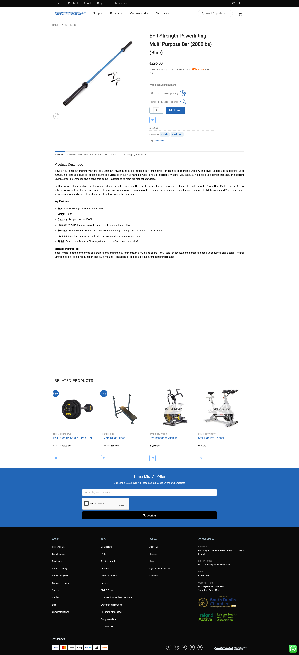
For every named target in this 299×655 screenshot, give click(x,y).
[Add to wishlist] (105, 458)
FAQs (103, 554)
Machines (57, 561)
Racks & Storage (60, 568)
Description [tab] (60, 154)
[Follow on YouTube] (200, 647)
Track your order (109, 561)
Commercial (138, 13)
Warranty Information (111, 604)
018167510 (203, 575)
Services (161, 13)
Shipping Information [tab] (136, 154)
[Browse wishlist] (154, 120)
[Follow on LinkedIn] (192, 647)
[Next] (244, 424)
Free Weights (58, 547)
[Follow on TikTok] (184, 647)
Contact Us (106, 547)
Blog (100, 3)
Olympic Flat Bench (113, 437)
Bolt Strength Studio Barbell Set (72, 437)
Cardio (55, 597)
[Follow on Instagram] (176, 647)
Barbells (164, 134)
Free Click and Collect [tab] (115, 154)
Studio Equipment (60, 575)
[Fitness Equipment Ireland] (70, 13)
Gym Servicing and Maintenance (116, 597)
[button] (239, 3)
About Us (154, 547)
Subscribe (149, 515)
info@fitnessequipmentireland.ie (214, 564)
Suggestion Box (108, 619)
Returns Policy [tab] (96, 154)
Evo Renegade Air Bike (164, 437)
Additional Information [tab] (77, 154)
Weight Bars (69, 25)
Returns (105, 568)
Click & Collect (107, 590)
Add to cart (175, 110)
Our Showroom (118, 3)
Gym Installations (60, 612)
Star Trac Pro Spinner (211, 437)
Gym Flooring (58, 554)
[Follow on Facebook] (168, 647)
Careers (153, 554)
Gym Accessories (60, 583)
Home (58, 3)
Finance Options (109, 575)
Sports (55, 590)
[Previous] (54, 424)
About (87, 3)
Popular (115, 13)
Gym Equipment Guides (161, 568)
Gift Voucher (107, 626)
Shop (96, 13)
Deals (54, 604)
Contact (73, 3)
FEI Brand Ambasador (111, 612)
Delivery (104, 583)
